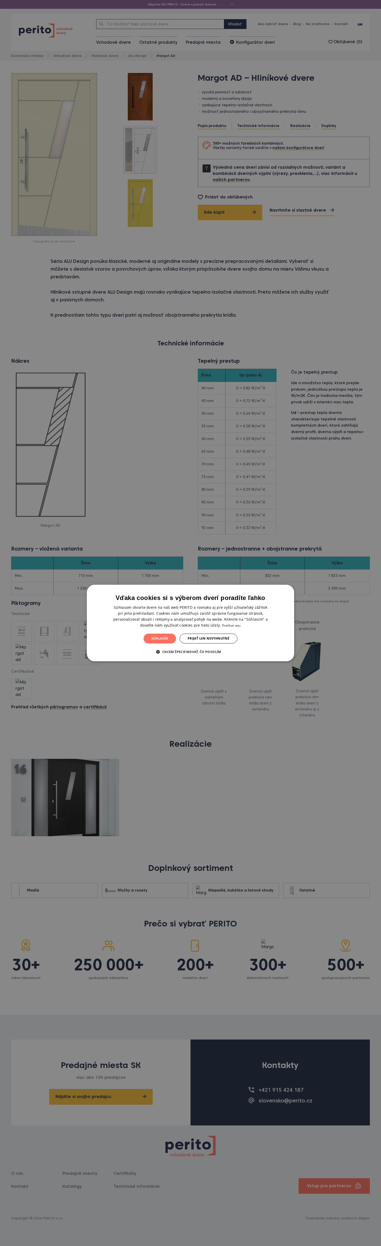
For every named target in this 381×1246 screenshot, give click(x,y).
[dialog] (190, 623)
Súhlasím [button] (159, 638)
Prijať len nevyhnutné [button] (208, 638)
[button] (190, 652)
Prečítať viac (231, 625)
